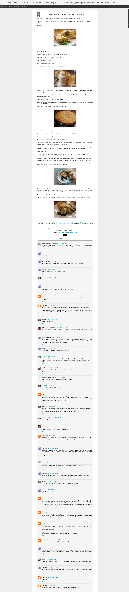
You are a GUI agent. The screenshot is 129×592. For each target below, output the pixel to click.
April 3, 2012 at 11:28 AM (50, 347)
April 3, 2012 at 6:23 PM (52, 445)
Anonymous (44, 295)
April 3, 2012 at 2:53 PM (50, 403)
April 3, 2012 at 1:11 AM (56, 252)
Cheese (62, 232)
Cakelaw (43, 277)
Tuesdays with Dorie (54, 222)
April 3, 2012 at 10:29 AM (57, 335)
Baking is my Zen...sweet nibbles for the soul (51, 520)
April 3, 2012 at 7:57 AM (49, 286)
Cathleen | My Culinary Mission (48, 243)
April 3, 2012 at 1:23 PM (48, 382)
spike (42, 486)
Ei (41, 382)
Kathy (42, 459)
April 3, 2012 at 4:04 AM (49, 269)
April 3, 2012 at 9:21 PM (51, 509)
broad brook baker (45, 537)
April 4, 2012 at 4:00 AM (52, 582)
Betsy (42, 286)
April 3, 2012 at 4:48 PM (50, 432)
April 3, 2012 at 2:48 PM (52, 391)
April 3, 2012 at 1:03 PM (59, 374)
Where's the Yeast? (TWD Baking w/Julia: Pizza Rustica (65, 14)
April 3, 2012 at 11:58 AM (49, 355)
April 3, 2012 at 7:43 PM (51, 478)
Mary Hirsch (44, 391)
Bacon (58, 232)
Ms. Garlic (43, 317)
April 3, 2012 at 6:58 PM (49, 459)
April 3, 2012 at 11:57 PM (52, 564)
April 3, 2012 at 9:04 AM (52, 317)
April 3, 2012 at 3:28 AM (54, 261)
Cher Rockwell (71, 230)
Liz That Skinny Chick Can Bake (48, 326)
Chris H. (43, 509)
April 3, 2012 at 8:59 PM (53, 495)
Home (10, 6)
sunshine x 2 (44, 365)
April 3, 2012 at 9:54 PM (68, 520)
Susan (42, 432)
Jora (42, 423)
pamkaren (43, 478)
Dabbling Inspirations (18, 6)
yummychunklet (45, 261)
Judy (42, 355)
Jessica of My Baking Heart (47, 374)
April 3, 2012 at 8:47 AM (52, 304)
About (25, 6)
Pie (66, 232)
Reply (42, 248)
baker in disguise (45, 590)
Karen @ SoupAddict (46, 335)
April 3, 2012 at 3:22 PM (56, 414)
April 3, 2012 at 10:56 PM (50, 556)
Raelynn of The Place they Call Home (65, 223)
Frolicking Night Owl (46, 414)
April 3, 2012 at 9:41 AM (62, 326)
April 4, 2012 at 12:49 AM (52, 574)
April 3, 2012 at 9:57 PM (55, 537)
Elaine (42, 545)
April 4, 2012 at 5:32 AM (55, 590)
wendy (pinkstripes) (45, 252)
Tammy (43, 556)
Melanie (43, 403)
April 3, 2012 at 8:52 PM (49, 486)
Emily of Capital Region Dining (85, 222)
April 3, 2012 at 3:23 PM (49, 423)
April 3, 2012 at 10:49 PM (50, 545)
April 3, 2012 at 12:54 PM (53, 365)
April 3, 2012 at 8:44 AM (52, 295)
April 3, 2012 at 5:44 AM (51, 277)
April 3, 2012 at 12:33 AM (61, 243)
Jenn (42, 269)
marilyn (43, 347)
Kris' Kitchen (44, 495)
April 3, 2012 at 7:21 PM (52, 470)
